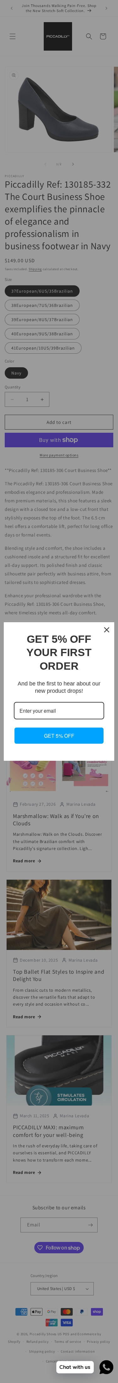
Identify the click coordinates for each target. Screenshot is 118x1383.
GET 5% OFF (59, 735)
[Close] (106, 629)
